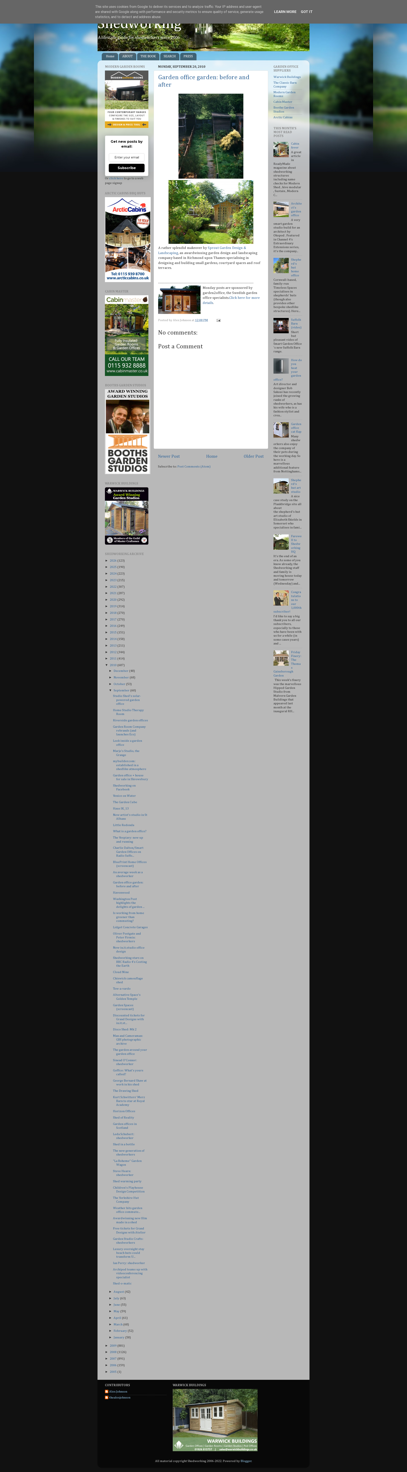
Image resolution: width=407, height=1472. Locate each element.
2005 (113, 1371)
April (118, 1317)
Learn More (285, 12)
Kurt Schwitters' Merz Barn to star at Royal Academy (129, 1101)
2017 (113, 619)
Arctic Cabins (283, 117)
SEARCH (170, 56)
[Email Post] (218, 320)
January (119, 1337)
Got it (307, 12)
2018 (113, 613)
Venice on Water (124, 795)
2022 (113, 586)
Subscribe (127, 168)
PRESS (188, 56)
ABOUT (127, 56)
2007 (113, 1358)
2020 (113, 599)
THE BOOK (148, 56)
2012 (113, 652)
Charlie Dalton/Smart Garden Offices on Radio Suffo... (128, 851)
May (117, 1311)
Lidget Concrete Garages (130, 927)
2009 (113, 1345)
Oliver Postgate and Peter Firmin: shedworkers (127, 937)
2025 (113, 567)
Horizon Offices (124, 1111)
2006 (113, 1365)
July (117, 1298)
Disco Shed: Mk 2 (125, 1029)
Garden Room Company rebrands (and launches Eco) (129, 730)
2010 (113, 665)
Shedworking (139, 24)
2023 (113, 580)
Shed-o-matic (122, 1283)
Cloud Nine (121, 972)
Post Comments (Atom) (193, 466)
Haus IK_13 (121, 808)
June (117, 1304)
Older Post (254, 456)
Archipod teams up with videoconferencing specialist (130, 1273)
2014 (113, 639)
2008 (113, 1352)
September (122, 690)
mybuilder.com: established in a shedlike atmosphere (129, 765)
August (119, 1291)
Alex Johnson (118, 1391)
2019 (113, 606)
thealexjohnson (119, 1397)
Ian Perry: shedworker (129, 1263)
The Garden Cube (125, 802)
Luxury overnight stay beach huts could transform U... (128, 1253)
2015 (113, 632)
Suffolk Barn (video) (296, 323)
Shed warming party (127, 1181)
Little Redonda (123, 825)
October (120, 684)
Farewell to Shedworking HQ (296, 544)
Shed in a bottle (124, 1144)
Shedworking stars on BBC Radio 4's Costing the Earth (130, 961)
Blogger (246, 1461)
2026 (113, 560)
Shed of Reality (123, 1117)
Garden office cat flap (296, 428)
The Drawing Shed (125, 1090)
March (118, 1324)
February (121, 1330)
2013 (113, 645)
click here (116, 178)
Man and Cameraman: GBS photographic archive (128, 1039)
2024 (113, 573)
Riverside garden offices (130, 720)
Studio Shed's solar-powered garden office (127, 699)
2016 (113, 625)
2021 (113, 593)
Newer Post (169, 456)
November (122, 677)
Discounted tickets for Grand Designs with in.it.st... (129, 1019)
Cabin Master (282, 101)
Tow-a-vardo (122, 988)
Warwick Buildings (287, 77)
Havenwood (121, 892)
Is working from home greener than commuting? (128, 916)
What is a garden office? (129, 831)
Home (110, 56)
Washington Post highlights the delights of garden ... (129, 902)
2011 (113, 658)
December (121, 670)
